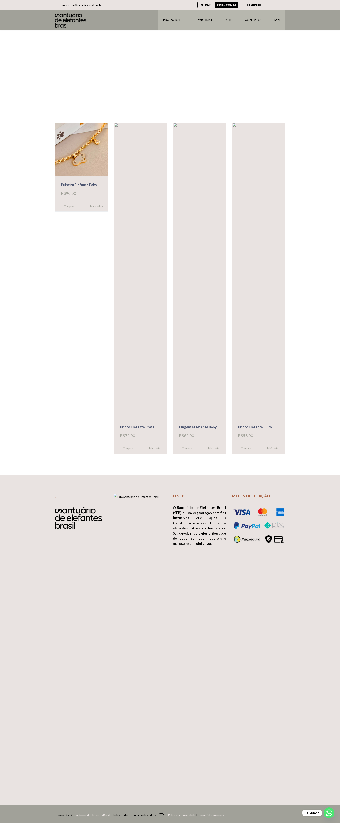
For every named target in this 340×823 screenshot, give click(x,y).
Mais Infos (96, 206)
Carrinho (253, 4)
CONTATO (253, 19)
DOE (277, 19)
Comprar (68, 206)
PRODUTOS (171, 19)
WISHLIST (205, 19)
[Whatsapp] (329, 812)
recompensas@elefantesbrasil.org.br (81, 4)
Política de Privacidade (182, 815)
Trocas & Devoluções (211, 815)
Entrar (205, 5)
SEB (228, 19)
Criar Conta (226, 5)
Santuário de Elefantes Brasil (92, 815)
